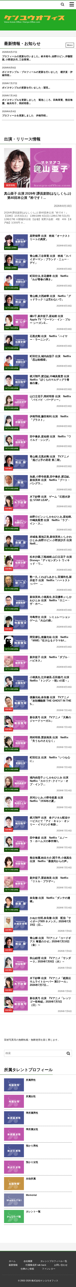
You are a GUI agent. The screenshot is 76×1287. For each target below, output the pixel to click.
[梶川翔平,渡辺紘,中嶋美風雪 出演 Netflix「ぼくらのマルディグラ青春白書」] (16, 382)
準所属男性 (32, 1112)
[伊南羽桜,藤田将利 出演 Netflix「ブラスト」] (16, 422)
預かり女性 (32, 1162)
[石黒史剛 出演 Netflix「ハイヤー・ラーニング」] (16, 341)
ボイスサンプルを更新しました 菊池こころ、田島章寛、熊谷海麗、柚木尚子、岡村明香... (37, 102)
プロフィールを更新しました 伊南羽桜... (25, 115)
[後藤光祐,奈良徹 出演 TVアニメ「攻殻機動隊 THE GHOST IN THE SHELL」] (16, 703)
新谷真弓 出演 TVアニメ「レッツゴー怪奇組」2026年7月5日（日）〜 (50, 1002)
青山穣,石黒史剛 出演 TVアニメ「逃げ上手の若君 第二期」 (49, 458)
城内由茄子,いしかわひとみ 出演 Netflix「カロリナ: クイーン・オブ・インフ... (50, 781)
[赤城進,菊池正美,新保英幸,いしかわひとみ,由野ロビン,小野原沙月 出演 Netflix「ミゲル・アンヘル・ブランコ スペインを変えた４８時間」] (16, 542)
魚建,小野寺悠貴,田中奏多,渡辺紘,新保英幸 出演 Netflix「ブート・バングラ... (50, 480)
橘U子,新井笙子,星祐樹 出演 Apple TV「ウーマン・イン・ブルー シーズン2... (50, 319)
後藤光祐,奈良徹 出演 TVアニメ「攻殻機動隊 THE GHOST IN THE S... (50, 701)
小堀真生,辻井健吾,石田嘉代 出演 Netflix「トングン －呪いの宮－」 (51, 679)
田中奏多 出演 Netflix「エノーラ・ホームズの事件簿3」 (48, 839)
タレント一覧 (33, 1211)
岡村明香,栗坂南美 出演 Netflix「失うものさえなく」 (49, 739)
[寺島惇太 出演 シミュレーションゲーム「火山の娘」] (16, 622)
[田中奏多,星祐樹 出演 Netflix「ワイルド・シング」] (16, 442)
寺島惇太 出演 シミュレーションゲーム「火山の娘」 (50, 619)
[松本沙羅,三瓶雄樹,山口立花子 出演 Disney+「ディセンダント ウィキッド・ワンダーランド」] (16, 562)
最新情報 (10, 185)
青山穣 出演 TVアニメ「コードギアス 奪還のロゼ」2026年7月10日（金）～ (50, 941)
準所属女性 (32, 1129)
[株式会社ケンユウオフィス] (34, 19)
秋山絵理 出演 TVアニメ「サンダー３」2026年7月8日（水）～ (50, 960)
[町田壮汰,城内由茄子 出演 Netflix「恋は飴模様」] (16, 362)
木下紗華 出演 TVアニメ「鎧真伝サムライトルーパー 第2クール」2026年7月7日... (50, 981)
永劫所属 (31, 1178)
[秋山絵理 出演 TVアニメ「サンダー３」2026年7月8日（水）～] (16, 963)
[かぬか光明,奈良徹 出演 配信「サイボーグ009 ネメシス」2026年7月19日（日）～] (16, 923)
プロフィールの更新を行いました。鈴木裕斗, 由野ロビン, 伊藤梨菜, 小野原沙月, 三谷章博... (37, 58)
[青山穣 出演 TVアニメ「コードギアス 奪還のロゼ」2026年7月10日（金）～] (16, 943)
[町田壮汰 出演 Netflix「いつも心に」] (16, 763)
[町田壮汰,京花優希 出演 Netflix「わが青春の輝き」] (16, 281)
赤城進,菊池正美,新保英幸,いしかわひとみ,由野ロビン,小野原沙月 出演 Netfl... (52, 540)
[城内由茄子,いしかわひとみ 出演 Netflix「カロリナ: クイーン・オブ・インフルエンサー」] (16, 783)
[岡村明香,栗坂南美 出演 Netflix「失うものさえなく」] (16, 743)
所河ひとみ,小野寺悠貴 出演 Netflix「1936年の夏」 (48, 799)
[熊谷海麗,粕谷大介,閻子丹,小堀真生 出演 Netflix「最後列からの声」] (16, 863)
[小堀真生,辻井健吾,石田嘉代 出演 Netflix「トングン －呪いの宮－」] (16, 683)
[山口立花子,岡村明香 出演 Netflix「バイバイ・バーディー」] (16, 402)
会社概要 (28, 1261)
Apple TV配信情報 (11, 328)
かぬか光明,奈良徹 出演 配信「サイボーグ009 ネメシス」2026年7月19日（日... (50, 921)
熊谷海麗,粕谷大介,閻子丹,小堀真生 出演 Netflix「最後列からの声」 (51, 859)
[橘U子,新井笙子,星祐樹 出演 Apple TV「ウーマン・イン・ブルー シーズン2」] (16, 321)
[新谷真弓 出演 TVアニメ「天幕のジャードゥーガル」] (16, 723)
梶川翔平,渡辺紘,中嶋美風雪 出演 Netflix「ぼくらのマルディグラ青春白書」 (51, 380)
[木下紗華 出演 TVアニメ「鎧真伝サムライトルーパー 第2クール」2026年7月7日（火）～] (16, 983)
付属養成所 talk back (36, 1265)
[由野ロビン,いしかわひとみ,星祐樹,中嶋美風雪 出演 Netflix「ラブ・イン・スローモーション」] (16, 522)
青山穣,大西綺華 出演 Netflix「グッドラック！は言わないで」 (50, 298)
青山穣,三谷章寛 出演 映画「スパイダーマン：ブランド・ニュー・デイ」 (50, 259)
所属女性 (31, 1096)
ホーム (12, 1261)
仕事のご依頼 (27, 1269)
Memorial (31, 1195)
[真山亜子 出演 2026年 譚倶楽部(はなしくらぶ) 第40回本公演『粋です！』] (38, 168)
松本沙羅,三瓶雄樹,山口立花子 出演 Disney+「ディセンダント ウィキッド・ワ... (52, 560)
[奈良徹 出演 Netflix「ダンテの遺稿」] (16, 903)
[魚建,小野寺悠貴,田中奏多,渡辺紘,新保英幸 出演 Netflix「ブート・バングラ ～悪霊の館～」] (16, 482)
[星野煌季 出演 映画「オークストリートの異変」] (16, 241)
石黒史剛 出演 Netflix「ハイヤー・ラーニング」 (48, 338)
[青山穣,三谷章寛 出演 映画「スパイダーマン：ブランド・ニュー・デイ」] (16, 261)
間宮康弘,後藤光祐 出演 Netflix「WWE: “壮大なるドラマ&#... (49, 639)
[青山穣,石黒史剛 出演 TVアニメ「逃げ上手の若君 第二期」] (16, 462)
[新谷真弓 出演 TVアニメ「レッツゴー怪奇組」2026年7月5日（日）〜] (16, 1004)
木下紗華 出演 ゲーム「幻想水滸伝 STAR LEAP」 (50, 498)
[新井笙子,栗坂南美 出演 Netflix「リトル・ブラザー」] (16, 883)
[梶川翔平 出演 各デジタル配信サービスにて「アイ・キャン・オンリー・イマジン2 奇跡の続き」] (16, 823)
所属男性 (31, 1080)
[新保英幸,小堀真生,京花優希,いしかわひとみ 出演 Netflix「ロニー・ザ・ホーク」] (16, 602)
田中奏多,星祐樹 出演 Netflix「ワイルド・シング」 (50, 438)
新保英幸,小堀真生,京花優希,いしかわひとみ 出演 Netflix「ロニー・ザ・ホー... (51, 600)
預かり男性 (32, 1145)
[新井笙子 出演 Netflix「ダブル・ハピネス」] (16, 662)
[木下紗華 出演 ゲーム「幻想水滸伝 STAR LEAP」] (16, 502)
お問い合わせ (60, 1265)
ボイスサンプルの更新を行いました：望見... (26, 87)
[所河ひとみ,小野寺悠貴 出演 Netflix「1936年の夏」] (16, 803)
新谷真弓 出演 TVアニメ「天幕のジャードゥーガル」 (50, 719)
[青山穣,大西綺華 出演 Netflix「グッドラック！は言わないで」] (16, 301)
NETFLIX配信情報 (11, 288)
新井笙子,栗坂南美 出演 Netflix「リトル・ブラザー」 (49, 879)
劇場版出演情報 (11, 248)
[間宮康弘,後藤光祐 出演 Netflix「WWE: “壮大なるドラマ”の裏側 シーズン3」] (16, 642)
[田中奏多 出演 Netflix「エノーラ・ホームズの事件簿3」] (16, 843)
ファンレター (48, 1269)
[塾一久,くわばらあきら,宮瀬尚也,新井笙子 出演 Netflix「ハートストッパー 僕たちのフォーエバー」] (16, 582)
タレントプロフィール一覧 (53, 1261)
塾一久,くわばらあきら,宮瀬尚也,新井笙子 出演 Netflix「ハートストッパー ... (51, 580)
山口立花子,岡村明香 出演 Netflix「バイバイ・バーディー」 (50, 398)
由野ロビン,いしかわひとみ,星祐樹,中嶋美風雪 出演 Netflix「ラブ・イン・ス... (51, 520)
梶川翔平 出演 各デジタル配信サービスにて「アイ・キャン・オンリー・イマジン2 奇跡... (50, 821)
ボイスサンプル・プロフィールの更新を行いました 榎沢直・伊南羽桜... (37, 74)
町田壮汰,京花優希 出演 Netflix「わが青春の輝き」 (49, 277)
